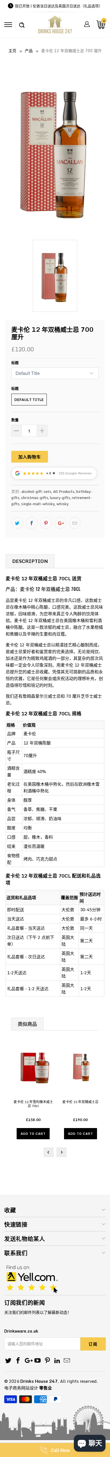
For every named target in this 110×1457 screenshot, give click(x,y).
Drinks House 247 (39, 1381)
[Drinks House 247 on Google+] (28, 1360)
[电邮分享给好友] (75, 523)
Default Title (29, 399)
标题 (15, 362)
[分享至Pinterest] (46, 523)
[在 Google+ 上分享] (60, 523)
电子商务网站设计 (21, 1387)
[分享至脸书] (32, 523)
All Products (63, 491)
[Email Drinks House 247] (67, 1360)
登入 (87, 24)
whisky (62, 504)
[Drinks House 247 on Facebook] (18, 1360)
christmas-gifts (34, 498)
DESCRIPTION (30, 561)
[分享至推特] (17, 523)
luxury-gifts (60, 498)
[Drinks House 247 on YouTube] (38, 1360)
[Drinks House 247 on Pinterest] (47, 1360)
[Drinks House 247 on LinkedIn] (57, 1360)
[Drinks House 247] (55, 26)
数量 (15, 420)
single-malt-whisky (38, 504)
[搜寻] (22, 22)
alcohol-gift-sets (36, 491)
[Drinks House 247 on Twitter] (8, 1360)
